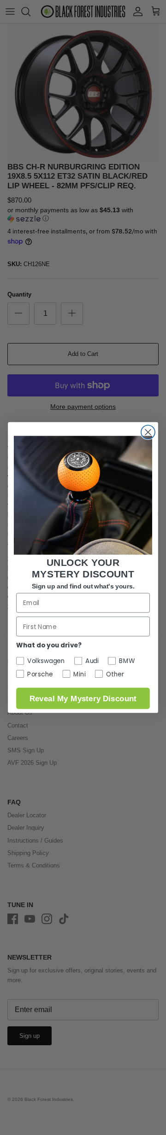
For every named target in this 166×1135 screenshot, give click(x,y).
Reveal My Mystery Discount (83, 698)
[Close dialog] (148, 432)
